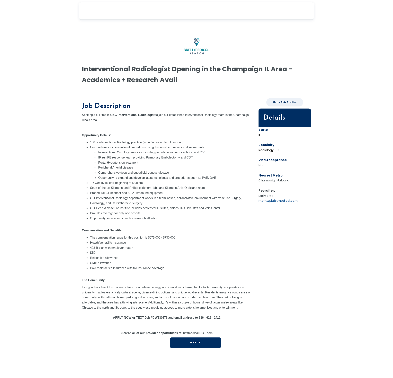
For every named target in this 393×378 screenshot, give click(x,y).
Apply (195, 342)
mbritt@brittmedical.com (278, 200)
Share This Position (284, 102)
